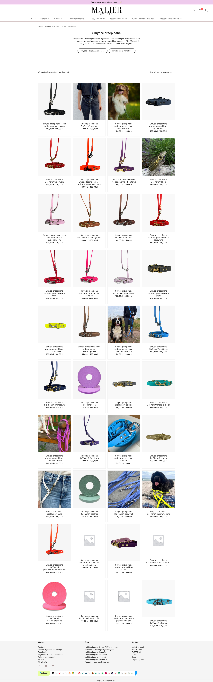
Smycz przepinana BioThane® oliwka (158, 457)
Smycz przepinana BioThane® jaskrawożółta (158, 512)
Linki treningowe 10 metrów (96, 654)
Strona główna (44, 26)
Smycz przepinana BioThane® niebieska (158, 347)
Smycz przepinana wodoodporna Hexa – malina (54, 293)
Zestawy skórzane (118, 18)
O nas (134, 654)
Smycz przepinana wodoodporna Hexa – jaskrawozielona (124, 618)
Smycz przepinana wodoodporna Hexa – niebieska (124, 458)
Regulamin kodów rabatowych (50, 654)
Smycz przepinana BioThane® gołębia (124, 403)
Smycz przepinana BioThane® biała (54, 512)
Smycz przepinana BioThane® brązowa (124, 236)
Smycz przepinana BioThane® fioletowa (89, 457)
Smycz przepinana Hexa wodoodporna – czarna (54, 124)
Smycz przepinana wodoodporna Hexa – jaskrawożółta (54, 349)
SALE (33, 18)
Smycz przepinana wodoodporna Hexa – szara (158, 293)
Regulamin (42, 652)
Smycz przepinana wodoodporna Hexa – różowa (89, 293)
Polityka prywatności (46, 657)
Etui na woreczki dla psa (142, 18)
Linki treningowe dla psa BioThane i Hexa (101, 647)
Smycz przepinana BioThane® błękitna (158, 621)
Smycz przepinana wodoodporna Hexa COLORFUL (124, 567)
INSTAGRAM (137, 649)
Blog (87, 642)
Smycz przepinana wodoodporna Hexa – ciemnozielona (124, 126)
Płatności (41, 659)
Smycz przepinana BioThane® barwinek (123, 512)
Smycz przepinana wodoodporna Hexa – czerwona (158, 237)
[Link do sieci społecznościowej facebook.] (46, 666)
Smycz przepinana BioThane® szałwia (89, 512)
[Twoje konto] (194, 10)
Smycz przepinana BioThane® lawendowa (123, 292)
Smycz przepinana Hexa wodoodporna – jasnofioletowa (54, 237)
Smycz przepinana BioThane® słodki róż (89, 617)
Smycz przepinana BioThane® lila (89, 403)
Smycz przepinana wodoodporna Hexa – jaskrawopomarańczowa (89, 181)
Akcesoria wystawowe (168, 18)
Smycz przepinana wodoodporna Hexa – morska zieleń (89, 562)
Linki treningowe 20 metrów (96, 659)
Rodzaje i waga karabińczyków (97, 662)
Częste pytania (138, 659)
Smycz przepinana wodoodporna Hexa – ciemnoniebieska (124, 349)
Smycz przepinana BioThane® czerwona (54, 180)
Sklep (134, 657)
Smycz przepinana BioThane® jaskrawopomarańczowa (54, 567)
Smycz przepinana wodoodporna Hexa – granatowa (158, 126)
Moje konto (42, 662)
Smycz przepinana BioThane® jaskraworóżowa (54, 618)
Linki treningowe (76, 18)
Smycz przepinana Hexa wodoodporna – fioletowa (124, 180)
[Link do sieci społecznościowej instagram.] (39, 666)
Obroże (43, 18)
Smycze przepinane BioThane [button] (92, 51)
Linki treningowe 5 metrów (95, 652)
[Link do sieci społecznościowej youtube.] (53, 666)
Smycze (58, 18)
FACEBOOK (136, 652)
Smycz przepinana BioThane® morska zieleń (158, 403)
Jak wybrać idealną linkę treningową (99, 649)
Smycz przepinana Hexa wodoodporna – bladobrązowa (89, 349)
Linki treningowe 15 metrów (96, 657)
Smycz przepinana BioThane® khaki (158, 180)
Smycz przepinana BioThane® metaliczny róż (158, 561)
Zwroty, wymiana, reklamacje (50, 649)
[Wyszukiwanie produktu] (206, 10)
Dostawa (41, 647)
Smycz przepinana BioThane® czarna (89, 124)
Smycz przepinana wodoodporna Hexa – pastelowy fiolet (54, 458)
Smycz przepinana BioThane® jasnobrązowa (89, 236)
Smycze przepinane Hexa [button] (122, 51)
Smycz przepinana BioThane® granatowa (54, 403)
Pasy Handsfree (98, 18)
